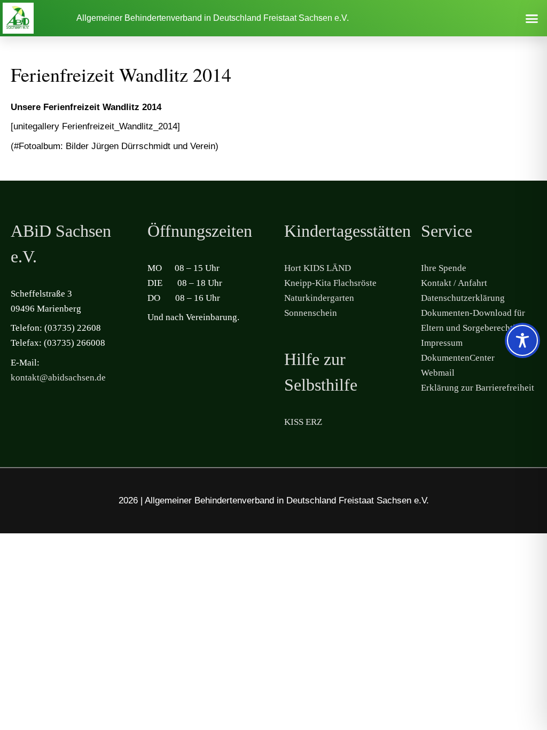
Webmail (438, 373)
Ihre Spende (443, 268)
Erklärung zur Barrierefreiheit (477, 388)
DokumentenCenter (458, 358)
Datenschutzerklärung (463, 298)
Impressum (442, 343)
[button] (531, 18)
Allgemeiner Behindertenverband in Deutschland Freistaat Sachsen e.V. (212, 17)
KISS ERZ (303, 422)
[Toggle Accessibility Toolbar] (522, 340)
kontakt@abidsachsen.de (58, 377)
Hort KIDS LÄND (317, 268)
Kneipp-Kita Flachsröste (330, 283)
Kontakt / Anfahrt (454, 283)
